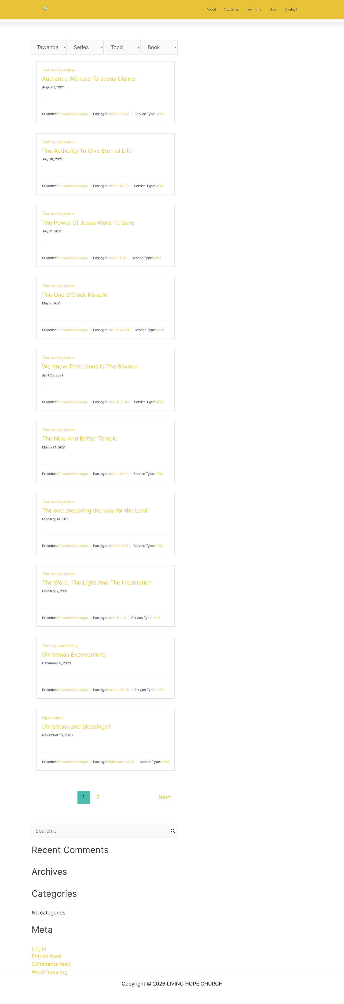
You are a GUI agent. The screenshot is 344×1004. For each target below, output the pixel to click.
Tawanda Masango (73, 114)
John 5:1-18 (117, 258)
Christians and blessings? (76, 726)
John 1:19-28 (118, 546)
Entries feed (46, 956)
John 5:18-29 (118, 186)
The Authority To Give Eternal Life (87, 150)
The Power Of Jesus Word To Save (88, 222)
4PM (160, 114)
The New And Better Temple (79, 438)
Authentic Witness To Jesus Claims (89, 78)
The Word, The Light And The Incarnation (97, 582)
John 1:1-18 (117, 618)
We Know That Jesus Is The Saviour (90, 366)
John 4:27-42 (118, 402)
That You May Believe (58, 70)
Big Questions (52, 718)
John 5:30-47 (118, 114)
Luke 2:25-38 (118, 690)
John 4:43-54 (118, 330)
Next (164, 797)
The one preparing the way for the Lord (94, 510)
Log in (39, 949)
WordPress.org (50, 972)
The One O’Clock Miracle (74, 294)
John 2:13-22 (118, 474)
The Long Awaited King (59, 646)
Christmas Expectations (74, 654)
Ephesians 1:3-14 (121, 762)
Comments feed (51, 964)
